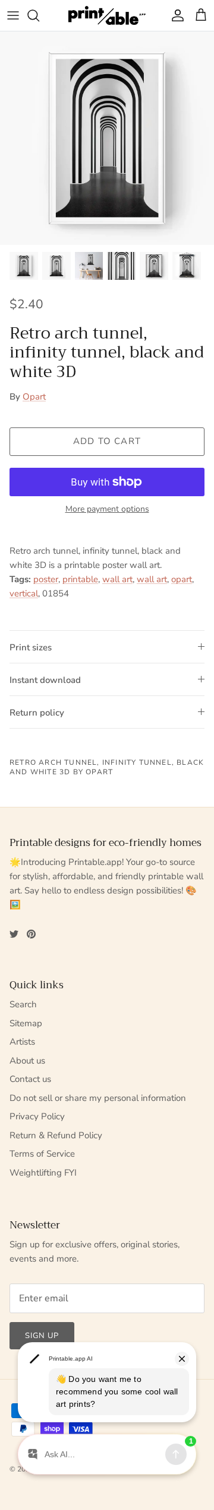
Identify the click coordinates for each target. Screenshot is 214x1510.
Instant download (45, 680)
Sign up (42, 1335)
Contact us (30, 1079)
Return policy (37, 713)
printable (80, 579)
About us (27, 1061)
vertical (24, 593)
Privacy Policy (37, 1116)
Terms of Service (42, 1154)
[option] (107, 138)
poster (45, 579)
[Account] (175, 15)
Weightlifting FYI (43, 1173)
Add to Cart (107, 441)
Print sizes (31, 647)
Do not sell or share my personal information (98, 1098)
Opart (34, 397)
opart (181, 579)
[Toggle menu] (13, 15)
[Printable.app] (107, 15)
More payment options (107, 510)
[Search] (39, 15)
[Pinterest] (31, 934)
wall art (117, 579)
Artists (22, 1042)
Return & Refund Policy (56, 1135)
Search (23, 1004)
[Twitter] (14, 934)
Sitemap (26, 1023)
